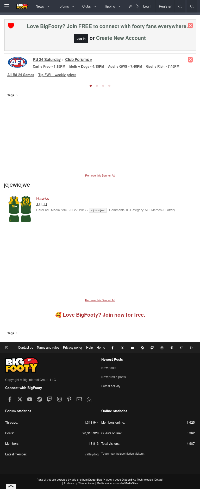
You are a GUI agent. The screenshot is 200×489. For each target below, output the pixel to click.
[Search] (192, 6)
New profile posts (113, 376)
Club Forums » (78, 59)
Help (89, 347)
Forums (63, 6)
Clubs (86, 6)
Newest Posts (112, 359)
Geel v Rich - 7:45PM (162, 66)
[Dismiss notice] (190, 25)
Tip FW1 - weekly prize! (57, 74)
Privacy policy (73, 347)
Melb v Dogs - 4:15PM (86, 66)
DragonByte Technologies (137, 479)
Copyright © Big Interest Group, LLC (30, 379)
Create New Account (121, 37)
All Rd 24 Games (20, 74)
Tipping (109, 6)
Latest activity (110, 386)
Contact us (25, 347)
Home (101, 347)
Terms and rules (48, 347)
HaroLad (42, 210)
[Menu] (6, 6)
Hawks (42, 198)
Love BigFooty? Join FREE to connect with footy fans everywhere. (107, 26)
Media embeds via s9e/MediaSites (117, 483)
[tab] (91, 86)
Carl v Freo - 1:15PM (49, 66)
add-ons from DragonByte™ (88, 479)
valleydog (92, 454)
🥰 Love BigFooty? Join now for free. (100, 314)
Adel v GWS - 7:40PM (125, 66)
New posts (108, 368)
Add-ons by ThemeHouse (79, 483)
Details (158, 479)
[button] (48, 6)
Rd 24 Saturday (47, 59)
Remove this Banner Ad (100, 175)
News (40, 6)
